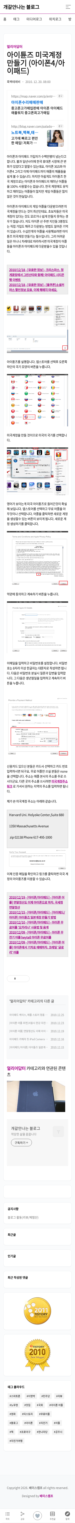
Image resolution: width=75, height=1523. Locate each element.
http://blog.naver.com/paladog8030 (33, 126)
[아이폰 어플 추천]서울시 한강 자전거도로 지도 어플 (36, 1023)
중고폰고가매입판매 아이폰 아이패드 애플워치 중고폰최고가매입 (37, 110)
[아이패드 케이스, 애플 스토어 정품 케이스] (36, 1110)
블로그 (14, 1423)
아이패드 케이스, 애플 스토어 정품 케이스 (30, 1015)
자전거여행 (16, 1441)
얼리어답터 (14, 46)
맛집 (28, 1405)
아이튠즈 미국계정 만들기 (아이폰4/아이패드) (36, 62)
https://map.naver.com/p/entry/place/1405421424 (33, 96)
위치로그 (55, 18)
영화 (13, 1414)
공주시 (58, 1432)
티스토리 (28, 1414)
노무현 (14, 1405)
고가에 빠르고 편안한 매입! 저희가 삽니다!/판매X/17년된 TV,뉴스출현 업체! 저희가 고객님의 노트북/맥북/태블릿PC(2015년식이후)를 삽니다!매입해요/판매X (24, 140)
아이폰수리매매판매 (27, 102)
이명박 (31, 1396)
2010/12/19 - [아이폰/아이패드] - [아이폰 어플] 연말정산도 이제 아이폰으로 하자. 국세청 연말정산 (36, 902)
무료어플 (45, 1414)
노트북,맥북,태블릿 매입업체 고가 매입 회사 (24, 132)
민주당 (46, 1396)
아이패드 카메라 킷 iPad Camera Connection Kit (36, 1039)
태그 (16, 18)
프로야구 (25, 1432)
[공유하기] (19, 979)
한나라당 (43, 1432)
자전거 (44, 1423)
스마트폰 (15, 1396)
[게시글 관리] (25, 979)
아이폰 (29, 1423)
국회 (40, 1405)
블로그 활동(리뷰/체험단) (23, 1217)
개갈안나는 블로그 (21, 6)
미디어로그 (34, 18)
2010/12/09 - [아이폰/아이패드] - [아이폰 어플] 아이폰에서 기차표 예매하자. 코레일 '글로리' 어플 (36, 947)
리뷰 (60, 1396)
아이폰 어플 (57, 1405)
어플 (57, 1423)
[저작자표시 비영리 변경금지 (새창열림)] (53, 978)
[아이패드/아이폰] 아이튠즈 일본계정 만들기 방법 (34, 1047)
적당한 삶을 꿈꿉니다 (23, 1134)
